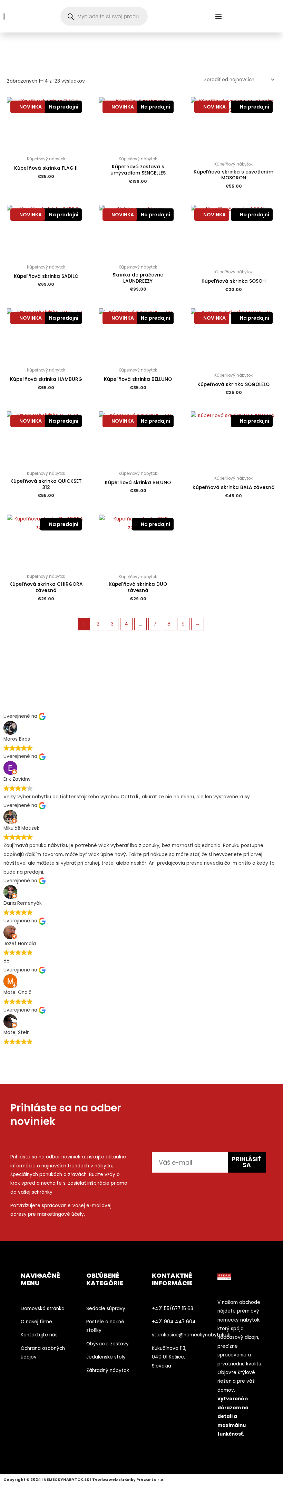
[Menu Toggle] (218, 16)
